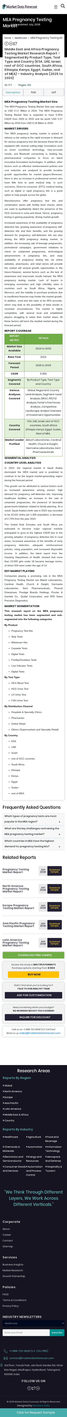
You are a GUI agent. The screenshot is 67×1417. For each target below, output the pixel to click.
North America (12, 1091)
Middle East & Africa (15, 1114)
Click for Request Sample (36, 1412)
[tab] (13, 92)
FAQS (6, 1294)
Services (10, 1257)
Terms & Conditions (14, 1300)
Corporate (11, 1222)
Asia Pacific (10, 1103)
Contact (8, 1240)
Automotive (34, 1147)
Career (7, 1234)
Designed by (33, 1405)
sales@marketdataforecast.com (40, 1033)
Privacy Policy (11, 1306)
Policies (9, 1287)
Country (8, 1120)
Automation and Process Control (34, 1171)
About (6, 1229)
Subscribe (57, 1332)
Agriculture (33, 1137)
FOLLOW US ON (33, 1381)
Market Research (13, 1270)
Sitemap (8, 1246)
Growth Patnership (14, 1276)
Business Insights (13, 1264)
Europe (8, 1097)
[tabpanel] (33, 448)
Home (8, 37)
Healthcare (21, 37)
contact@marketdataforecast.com (31, 1358)
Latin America (12, 1109)
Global (7, 1085)
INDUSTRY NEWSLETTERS (22, 1317)
